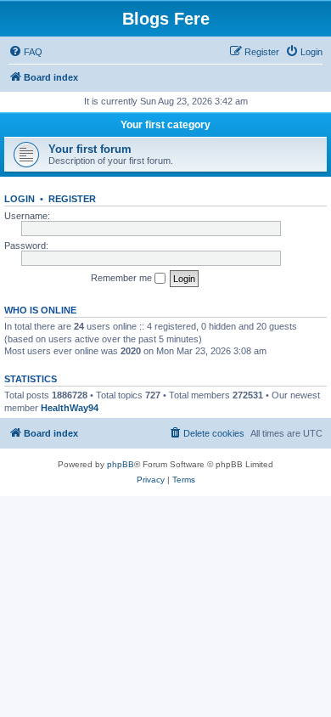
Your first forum (90, 149)
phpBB (120, 464)
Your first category (165, 125)
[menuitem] (25, 52)
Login (19, 199)
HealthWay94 (69, 408)
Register (72, 199)
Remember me (122, 278)
